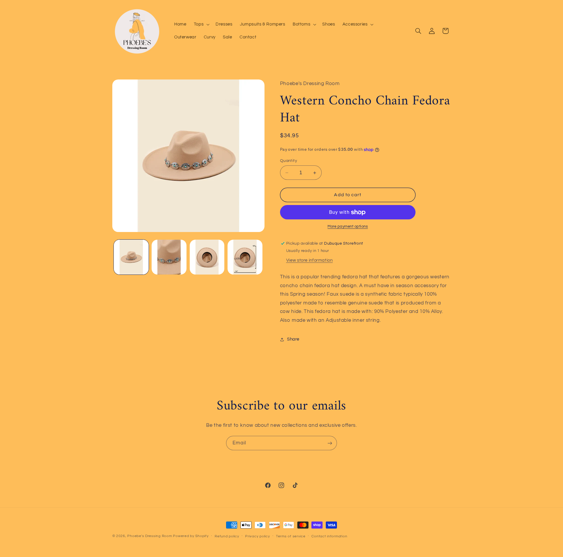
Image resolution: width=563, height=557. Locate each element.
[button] (201, 24)
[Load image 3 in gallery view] (207, 257)
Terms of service (291, 536)
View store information (309, 260)
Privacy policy (257, 536)
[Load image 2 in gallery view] (169, 257)
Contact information (329, 536)
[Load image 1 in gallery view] (131, 257)
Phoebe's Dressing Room (149, 536)
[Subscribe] (330, 443)
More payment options (348, 227)
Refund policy (227, 536)
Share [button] (293, 339)
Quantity (288, 161)
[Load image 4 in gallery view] (245, 257)
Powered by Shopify (190, 536)
